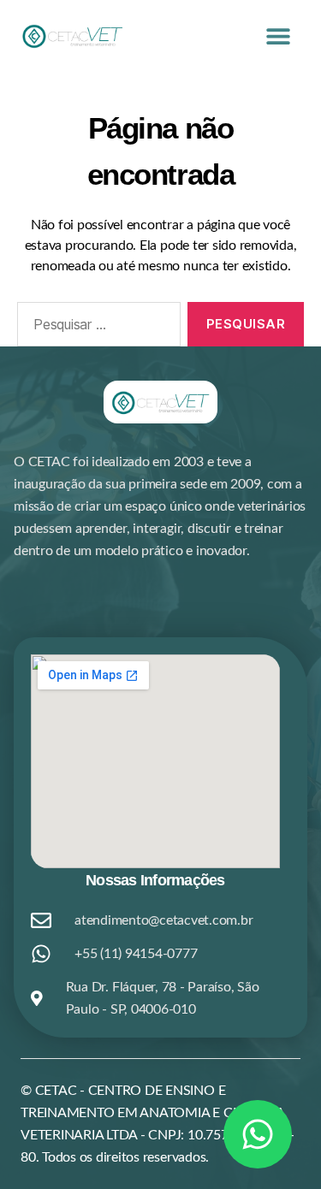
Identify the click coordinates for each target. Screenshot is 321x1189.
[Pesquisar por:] (95, 327)
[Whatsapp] (257, 1134)
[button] (278, 35)
